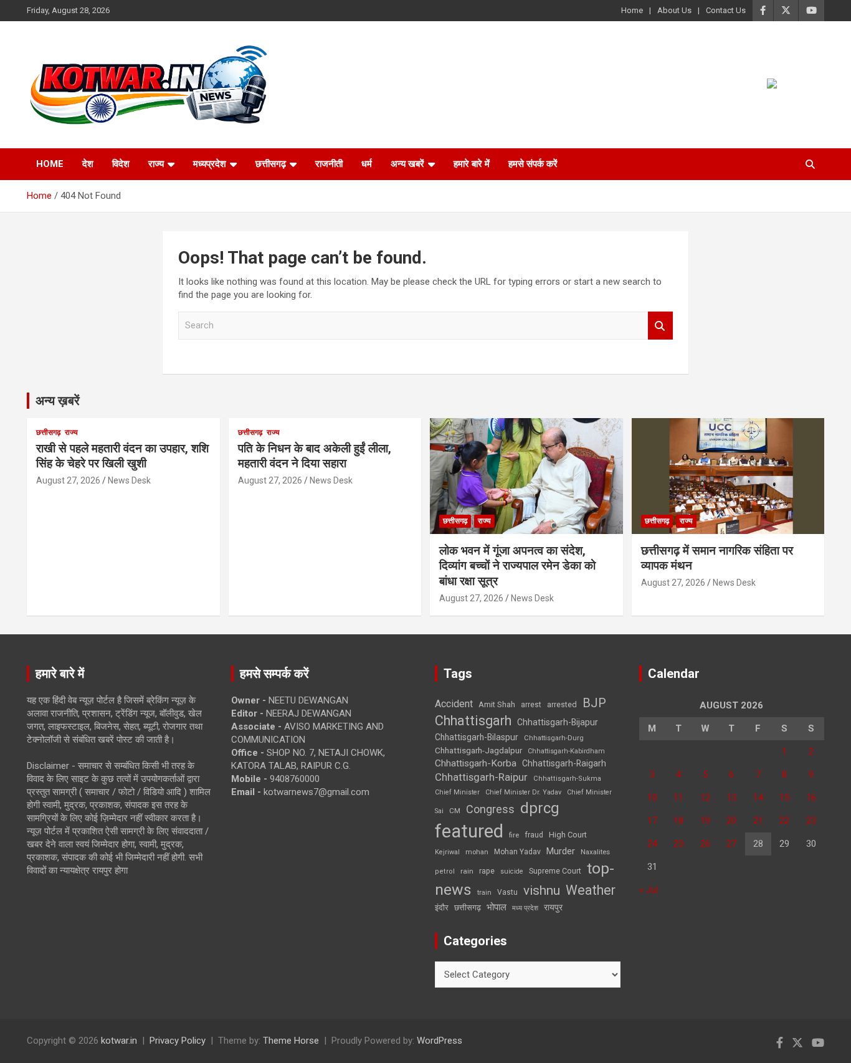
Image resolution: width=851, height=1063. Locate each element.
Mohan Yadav (517, 851)
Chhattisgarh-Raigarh (564, 763)
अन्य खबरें (407, 163)
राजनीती (329, 163)
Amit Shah (496, 704)
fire (514, 835)
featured (469, 831)
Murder (560, 851)
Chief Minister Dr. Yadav (523, 792)
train (484, 893)
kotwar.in (119, 1040)
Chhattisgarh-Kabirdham (566, 751)
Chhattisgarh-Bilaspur (476, 737)
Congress (490, 809)
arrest (531, 704)
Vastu (507, 892)
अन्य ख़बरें (58, 400)
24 (652, 843)
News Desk (129, 480)
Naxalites (595, 851)
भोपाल (496, 907)
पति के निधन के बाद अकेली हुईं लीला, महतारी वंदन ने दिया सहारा (314, 456)
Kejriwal (447, 852)
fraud (534, 835)
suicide (511, 871)
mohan (476, 852)
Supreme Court (555, 870)
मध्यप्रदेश (209, 163)
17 (652, 820)
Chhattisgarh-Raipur (481, 777)
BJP (594, 702)
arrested (562, 704)
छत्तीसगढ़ (270, 163)
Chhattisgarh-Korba (475, 763)
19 (705, 820)
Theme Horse (291, 1040)
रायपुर (553, 907)
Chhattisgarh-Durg (554, 737)
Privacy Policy (178, 1040)
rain (466, 871)
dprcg (539, 808)
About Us (674, 10)
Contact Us (726, 10)
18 (678, 820)
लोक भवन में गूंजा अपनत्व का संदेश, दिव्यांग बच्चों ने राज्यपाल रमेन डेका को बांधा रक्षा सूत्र (517, 565)
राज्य (156, 163)
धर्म (366, 163)
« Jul (648, 889)
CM (454, 810)
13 (731, 797)
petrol (445, 871)
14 (758, 797)
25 (678, 843)
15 (784, 797)
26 (705, 843)
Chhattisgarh (473, 720)
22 (784, 820)
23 (811, 820)
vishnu (541, 890)
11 (678, 797)
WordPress (439, 1040)
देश (87, 163)
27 (731, 843)
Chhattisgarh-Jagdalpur (478, 750)
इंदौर (442, 907)
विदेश (121, 163)
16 (811, 797)
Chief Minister (457, 792)
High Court (568, 834)
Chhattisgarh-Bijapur (557, 722)
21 (758, 820)
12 (705, 797)
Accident (454, 704)
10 (652, 797)
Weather (591, 890)
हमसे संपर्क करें (533, 163)
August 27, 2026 (68, 480)
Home (632, 10)
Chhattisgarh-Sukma (567, 779)
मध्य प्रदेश (525, 908)
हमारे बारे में (472, 163)
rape (487, 870)
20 (731, 820)
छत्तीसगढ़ (467, 907)
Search (660, 326)
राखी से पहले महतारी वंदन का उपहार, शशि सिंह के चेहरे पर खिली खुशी (122, 456)
